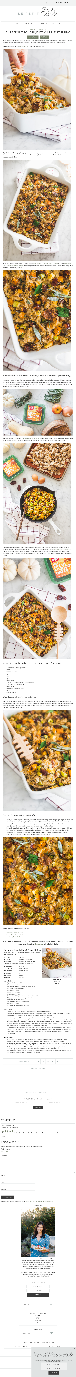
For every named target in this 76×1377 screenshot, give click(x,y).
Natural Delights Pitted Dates (30, 438)
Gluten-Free (43, 23)
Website (3, 1189)
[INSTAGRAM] (58, 3)
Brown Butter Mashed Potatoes (16, 935)
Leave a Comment (24, 1061)
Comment (4, 1155)
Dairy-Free (56, 23)
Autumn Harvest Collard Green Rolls (46, 1079)
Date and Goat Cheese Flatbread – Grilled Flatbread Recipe (30, 1079)
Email (3, 1182)
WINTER (38, 1316)
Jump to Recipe (33, 37)
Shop (42, 3)
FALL (38, 1322)
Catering (35, 3)
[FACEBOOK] (63, 3)
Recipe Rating (5, 1149)
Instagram (39, 944)
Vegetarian (29, 23)
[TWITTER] (65, 3)
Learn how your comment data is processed (39, 1201)
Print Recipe (44, 37)
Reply (3, 1136)
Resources (19, 3)
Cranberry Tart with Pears (15, 937)
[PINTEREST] (61, 3)
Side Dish (33, 29)
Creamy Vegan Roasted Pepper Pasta (61, 1079)
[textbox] (38, 1046)
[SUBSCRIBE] (56, 3)
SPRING (38, 1318)
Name (3, 1175)
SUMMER (38, 1320)
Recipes (11, 3)
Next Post (43, 1092)
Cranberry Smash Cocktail (15, 933)
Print (58, 983)
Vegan (18, 23)
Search (49, 3)
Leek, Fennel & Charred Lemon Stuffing (45, 263)
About (27, 3)
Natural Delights (24, 46)
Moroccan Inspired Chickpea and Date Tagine (15, 1079)
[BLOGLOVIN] (67, 3)
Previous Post (31, 1092)
